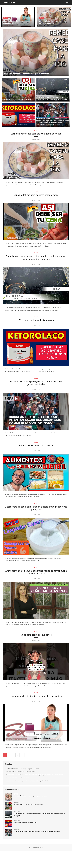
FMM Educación (9, 2)
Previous (3, 17)
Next (68, 17)
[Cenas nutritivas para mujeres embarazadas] (36, 221)
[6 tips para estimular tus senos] (36, 661)
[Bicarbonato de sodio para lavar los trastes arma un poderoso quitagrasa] (36, 536)
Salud (5, 17)
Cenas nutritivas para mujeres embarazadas (18, 99)
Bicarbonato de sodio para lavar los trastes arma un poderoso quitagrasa (36, 508)
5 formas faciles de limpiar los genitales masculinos (36, 696)
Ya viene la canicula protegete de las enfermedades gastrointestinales (50, 123)
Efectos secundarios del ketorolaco (15, 124)
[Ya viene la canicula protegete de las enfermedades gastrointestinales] (36, 411)
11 (22, 755)
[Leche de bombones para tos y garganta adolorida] (36, 160)
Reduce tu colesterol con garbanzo (36, 445)
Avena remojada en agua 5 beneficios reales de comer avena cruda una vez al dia (36, 572)
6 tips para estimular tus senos (36, 635)
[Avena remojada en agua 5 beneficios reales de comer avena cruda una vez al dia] (36, 600)
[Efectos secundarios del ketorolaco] (36, 347)
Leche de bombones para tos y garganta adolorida (26, 74)
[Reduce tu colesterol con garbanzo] (36, 472)
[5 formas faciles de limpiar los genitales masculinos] (36, 722)
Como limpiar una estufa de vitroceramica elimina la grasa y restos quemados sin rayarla (53, 98)
